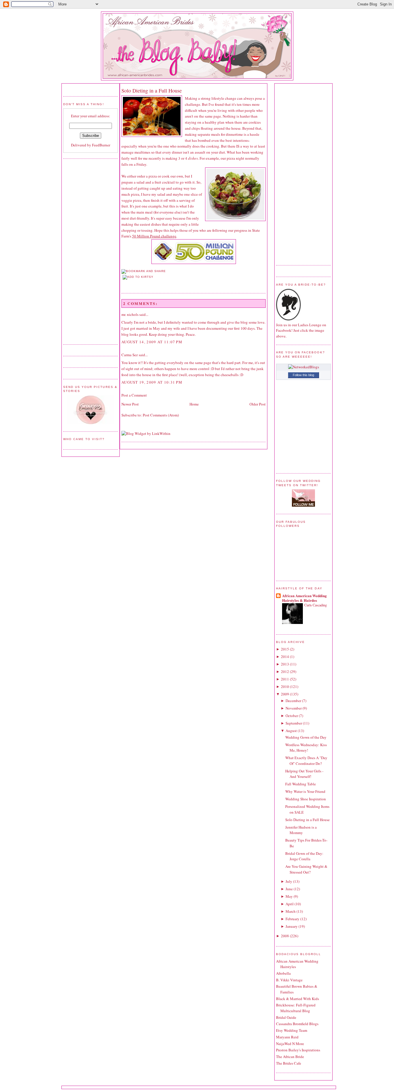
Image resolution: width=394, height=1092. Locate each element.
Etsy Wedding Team (291, 1030)
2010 (285, 686)
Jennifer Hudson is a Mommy (301, 830)
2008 (285, 935)
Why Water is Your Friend (305, 791)
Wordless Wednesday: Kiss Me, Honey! (306, 747)
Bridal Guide (286, 1017)
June (289, 888)
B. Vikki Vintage (289, 979)
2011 (285, 679)
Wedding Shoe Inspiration (305, 798)
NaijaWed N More (290, 1043)
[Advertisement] (86, 250)
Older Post (257, 404)
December (293, 700)
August (291, 730)
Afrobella (283, 973)
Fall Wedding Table (300, 784)
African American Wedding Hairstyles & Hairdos (304, 598)
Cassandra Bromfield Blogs (297, 1023)
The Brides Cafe (288, 1063)
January (292, 926)
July (289, 881)
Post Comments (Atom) (161, 415)
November (294, 708)
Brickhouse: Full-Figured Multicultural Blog (296, 1007)
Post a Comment (134, 395)
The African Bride (290, 1056)
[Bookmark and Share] (143, 271)
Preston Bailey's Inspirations (298, 1050)
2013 (285, 664)
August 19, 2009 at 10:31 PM (151, 382)
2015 (285, 649)
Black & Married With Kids (297, 998)
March (291, 911)
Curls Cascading (315, 605)
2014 (285, 656)
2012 (285, 671)
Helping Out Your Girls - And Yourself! (304, 773)
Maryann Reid (287, 1037)
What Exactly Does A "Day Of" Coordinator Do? (306, 760)
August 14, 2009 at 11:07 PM (151, 341)
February (292, 918)
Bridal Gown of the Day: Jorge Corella (304, 856)
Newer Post (130, 404)
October (292, 715)
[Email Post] (122, 282)
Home (194, 404)
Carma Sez (129, 354)
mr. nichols (129, 314)
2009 (285, 694)
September (294, 723)
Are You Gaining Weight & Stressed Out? (306, 869)
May (289, 896)
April (290, 903)
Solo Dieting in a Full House (151, 90)
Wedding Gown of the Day (306, 737)
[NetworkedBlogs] (303, 366)
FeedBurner (101, 145)
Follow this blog (303, 375)
